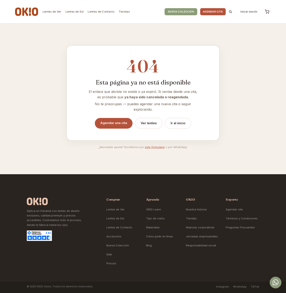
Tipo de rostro (155, 218)
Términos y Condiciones (242, 218)
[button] (231, 12)
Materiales (153, 227)
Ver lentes (149, 123)
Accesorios (113, 236)
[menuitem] (52, 11)
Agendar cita (234, 209)
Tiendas (191, 218)
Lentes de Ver (115, 209)
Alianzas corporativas (200, 227)
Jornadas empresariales (202, 236)
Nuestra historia (196, 209)
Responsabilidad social (201, 245)
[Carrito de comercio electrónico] (267, 12)
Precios (111, 263)
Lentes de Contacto (119, 227)
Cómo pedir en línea (159, 236)
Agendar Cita (213, 11)
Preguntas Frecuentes (240, 227)
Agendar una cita (113, 123)
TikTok (255, 286)
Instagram (222, 286)
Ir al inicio (178, 123)
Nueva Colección (181, 11)
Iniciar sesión (248, 11)
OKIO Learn (153, 209)
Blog (149, 245)
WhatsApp (240, 286)
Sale (109, 254)
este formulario (155, 147)
